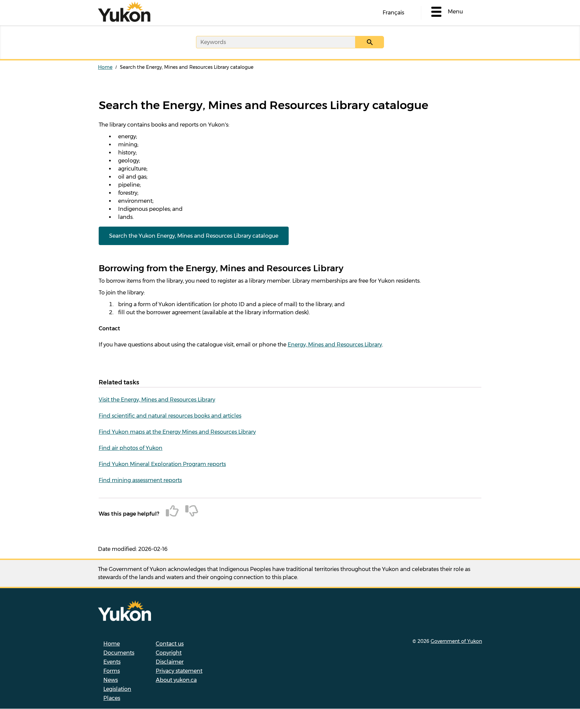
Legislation (117, 689)
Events (111, 662)
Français (393, 12)
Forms (111, 671)
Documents (118, 653)
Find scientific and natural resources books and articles (170, 416)
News (110, 680)
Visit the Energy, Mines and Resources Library (157, 399)
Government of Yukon (456, 641)
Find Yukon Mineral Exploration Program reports (162, 464)
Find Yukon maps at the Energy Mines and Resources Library (177, 432)
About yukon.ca (176, 680)
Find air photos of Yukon (130, 448)
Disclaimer (170, 662)
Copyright (169, 653)
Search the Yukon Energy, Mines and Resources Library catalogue (193, 236)
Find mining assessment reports (140, 480)
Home (105, 67)
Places (111, 698)
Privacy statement (179, 671)
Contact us (170, 644)
